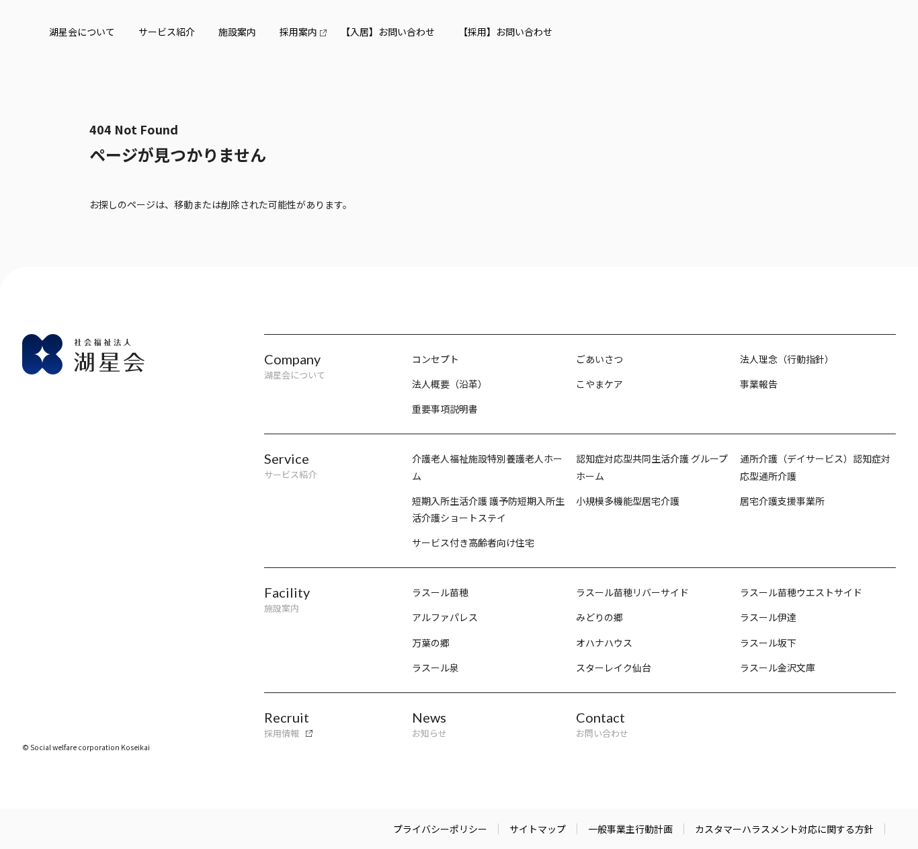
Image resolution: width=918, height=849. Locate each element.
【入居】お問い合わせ (388, 31)
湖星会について (82, 31)
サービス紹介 (166, 31)
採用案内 (298, 31)
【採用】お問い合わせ (505, 31)
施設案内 (237, 31)
